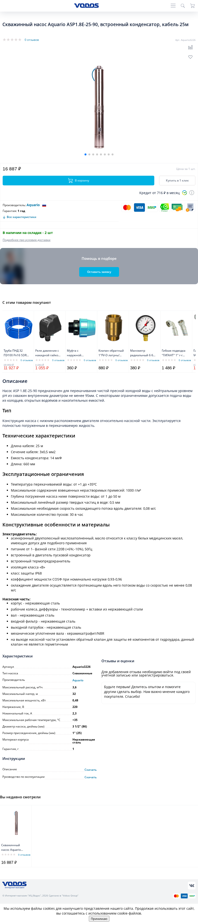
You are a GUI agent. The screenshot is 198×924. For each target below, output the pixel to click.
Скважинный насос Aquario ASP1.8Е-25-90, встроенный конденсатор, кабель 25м (11, 847)
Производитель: (14, 205)
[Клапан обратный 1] (114, 328)
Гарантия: (10, 211)
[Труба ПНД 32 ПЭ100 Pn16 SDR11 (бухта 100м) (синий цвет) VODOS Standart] (19, 328)
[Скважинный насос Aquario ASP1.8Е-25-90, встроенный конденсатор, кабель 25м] (16, 822)
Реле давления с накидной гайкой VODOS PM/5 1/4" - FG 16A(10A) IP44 (48, 353)
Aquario (33, 205)
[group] (99, 105)
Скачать (91, 770)
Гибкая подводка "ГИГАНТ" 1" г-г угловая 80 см (173, 353)
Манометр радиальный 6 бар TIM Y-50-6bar (143, 353)
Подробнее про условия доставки (26, 240)
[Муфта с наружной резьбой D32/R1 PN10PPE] (82, 328)
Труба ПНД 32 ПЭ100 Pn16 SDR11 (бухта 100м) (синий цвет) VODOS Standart (17, 353)
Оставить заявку (99, 272)
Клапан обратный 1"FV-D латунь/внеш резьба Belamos (111, 353)
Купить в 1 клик (177, 180)
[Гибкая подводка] (177, 328)
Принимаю (99, 919)
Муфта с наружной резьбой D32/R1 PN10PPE (78, 353)
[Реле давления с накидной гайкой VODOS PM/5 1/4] (50, 328)
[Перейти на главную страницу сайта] (86, 6)
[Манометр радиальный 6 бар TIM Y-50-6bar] (145, 328)
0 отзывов (32, 40)
